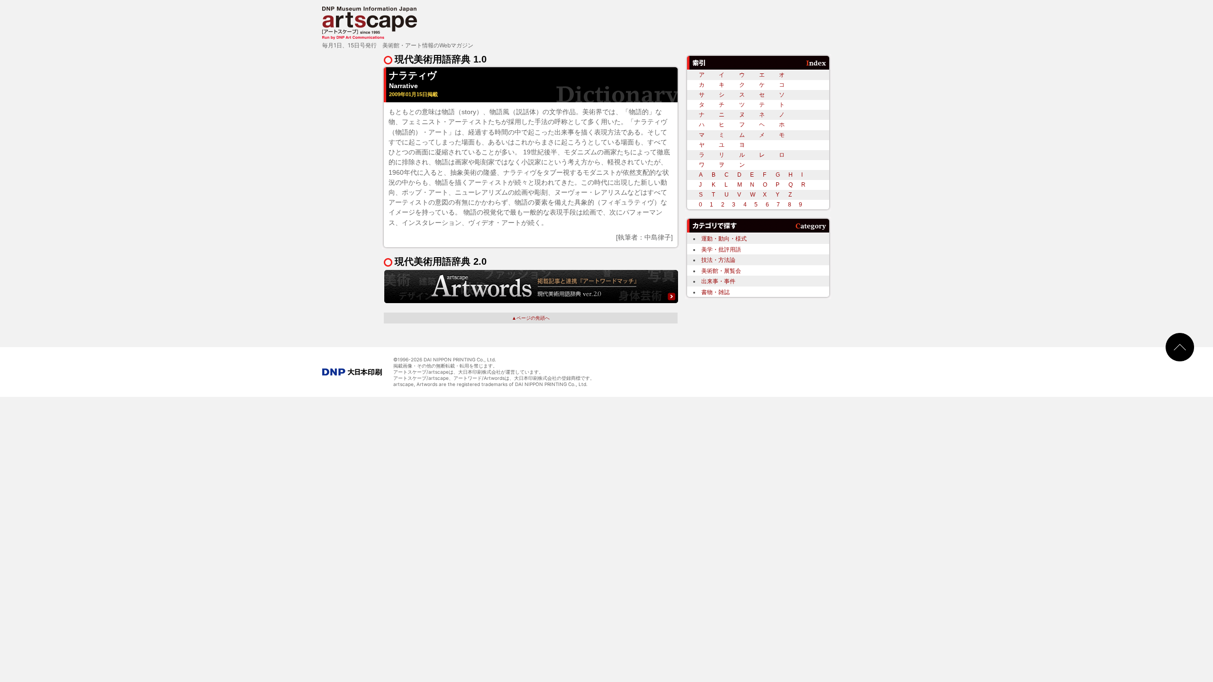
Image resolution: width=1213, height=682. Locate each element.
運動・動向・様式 (724, 238)
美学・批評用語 (721, 249)
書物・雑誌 (715, 292)
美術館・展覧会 (721, 271)
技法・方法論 (718, 260)
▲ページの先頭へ (531, 318)
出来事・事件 (718, 281)
